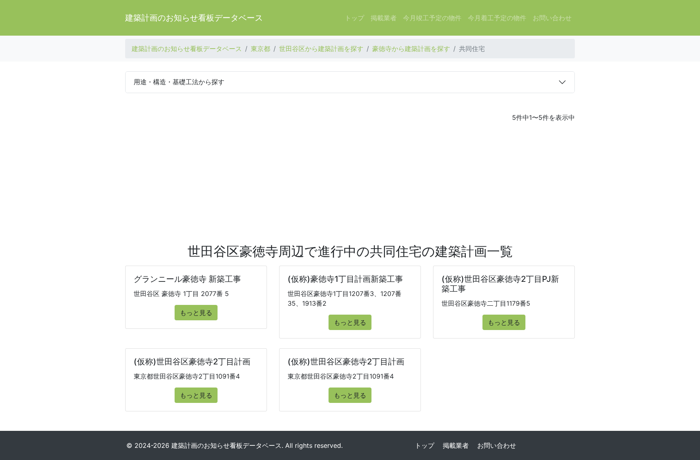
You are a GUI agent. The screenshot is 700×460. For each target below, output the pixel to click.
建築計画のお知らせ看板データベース (194, 18)
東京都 (260, 49)
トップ (354, 18)
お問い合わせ (552, 18)
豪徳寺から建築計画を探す (411, 49)
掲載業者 (384, 18)
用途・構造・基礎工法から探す (179, 82)
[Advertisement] (350, 183)
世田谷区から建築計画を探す (321, 49)
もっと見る (196, 313)
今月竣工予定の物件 (432, 18)
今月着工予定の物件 (497, 18)
